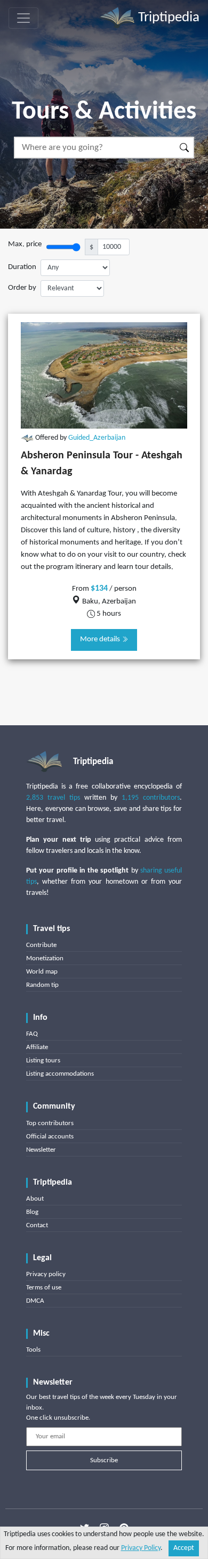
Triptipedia (167, 18)
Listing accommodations (60, 1073)
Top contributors (50, 1123)
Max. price (25, 244)
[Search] (184, 147)
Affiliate (37, 1047)
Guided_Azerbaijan (96, 437)
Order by (22, 288)
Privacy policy (46, 1274)
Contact (37, 1225)
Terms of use (43, 1287)
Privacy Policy (141, 1548)
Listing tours (43, 1060)
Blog (32, 1212)
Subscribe (104, 1460)
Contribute (41, 945)
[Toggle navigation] (23, 18)
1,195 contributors (151, 798)
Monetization (44, 958)
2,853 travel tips (53, 798)
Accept (183, 1548)
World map (42, 971)
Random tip (42, 985)
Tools (33, 1349)
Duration (22, 267)
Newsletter (41, 1149)
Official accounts (50, 1136)
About (35, 1198)
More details (101, 639)
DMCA (35, 1300)
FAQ (32, 1033)
